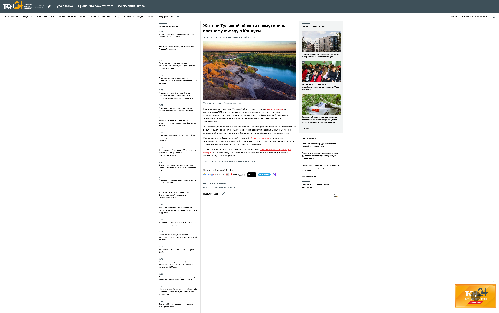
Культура (129, 16)
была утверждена (260, 138)
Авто (82, 16)
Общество (27, 16)
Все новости (307, 128)
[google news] (213, 174)
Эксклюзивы (11, 16)
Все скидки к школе (131, 6)
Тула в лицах (64, 6)
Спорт (117, 16)
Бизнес (106, 16)
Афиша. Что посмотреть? (95, 6)
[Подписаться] (336, 194)
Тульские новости (218, 184)
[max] (274, 174)
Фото (151, 16)
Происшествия (67, 16)
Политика (93, 16)
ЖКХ (53, 16)
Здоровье (41, 16)
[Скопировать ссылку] (223, 194)
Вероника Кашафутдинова (223, 187)
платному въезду (274, 109)
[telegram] (264, 174)
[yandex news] (235, 174)
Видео (141, 16)
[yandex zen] (251, 174)
